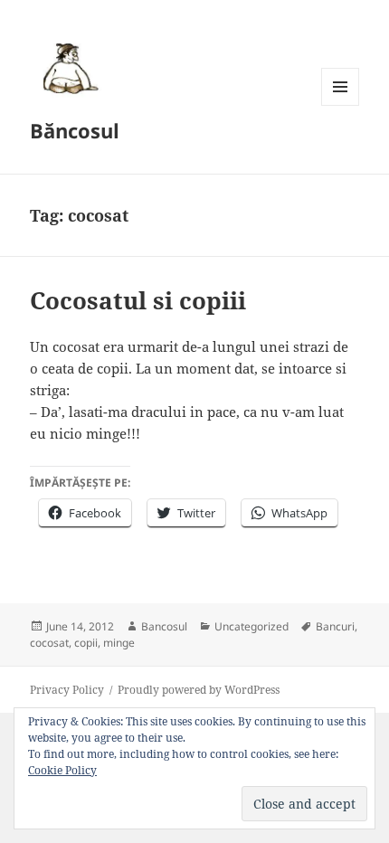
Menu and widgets (340, 105)
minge (119, 642)
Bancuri (335, 626)
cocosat (49, 642)
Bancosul (164, 626)
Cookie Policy (62, 770)
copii (86, 642)
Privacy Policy (67, 689)
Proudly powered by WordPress (199, 689)
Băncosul (74, 130)
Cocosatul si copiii (138, 300)
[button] (68, 68)
